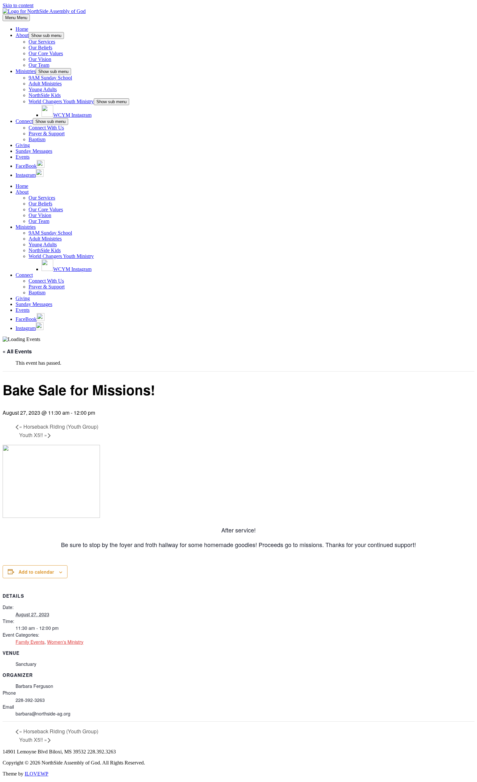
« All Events (17, 351)
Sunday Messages (34, 151)
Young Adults (43, 89)
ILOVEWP (36, 773)
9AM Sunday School (50, 77)
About (22, 35)
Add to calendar (36, 571)
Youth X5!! (33, 435)
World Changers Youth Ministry (61, 101)
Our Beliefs (40, 47)
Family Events (30, 642)
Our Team (39, 65)
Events (23, 157)
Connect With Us (46, 127)
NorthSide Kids (45, 95)
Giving (23, 145)
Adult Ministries (45, 83)
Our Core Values (46, 53)
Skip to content (18, 5)
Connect (24, 121)
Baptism (37, 139)
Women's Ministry (65, 642)
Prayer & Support (47, 133)
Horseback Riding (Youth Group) (58, 426)
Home (22, 29)
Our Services (42, 41)
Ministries (26, 71)
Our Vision (40, 59)
